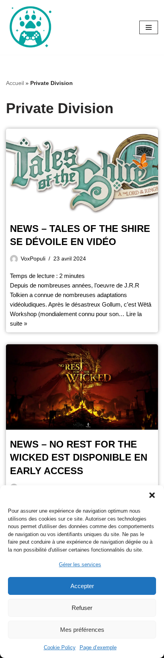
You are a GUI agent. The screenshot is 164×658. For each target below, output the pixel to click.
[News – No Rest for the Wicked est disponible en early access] (82, 387)
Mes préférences (82, 629)
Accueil (15, 83)
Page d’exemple (98, 647)
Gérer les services (80, 564)
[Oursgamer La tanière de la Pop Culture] (30, 27)
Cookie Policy (60, 647)
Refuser (82, 607)
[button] (152, 495)
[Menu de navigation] (148, 27)
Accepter (82, 586)
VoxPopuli (33, 259)
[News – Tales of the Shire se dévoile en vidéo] (82, 171)
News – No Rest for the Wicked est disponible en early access (78, 457)
